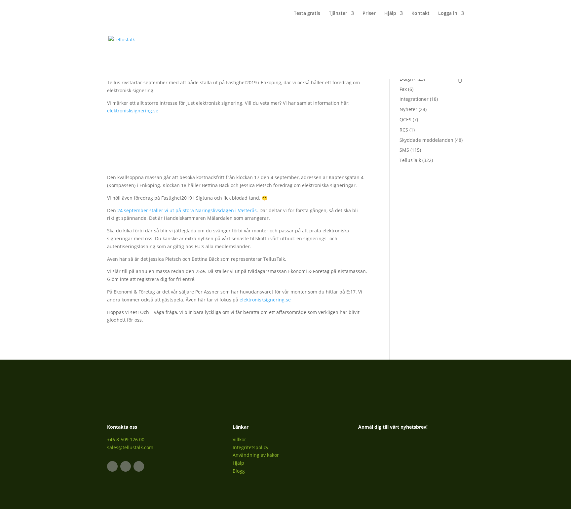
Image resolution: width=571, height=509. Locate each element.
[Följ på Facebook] (125, 466)
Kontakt (420, 13)
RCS (404, 130)
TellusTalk (410, 160)
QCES (405, 119)
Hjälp (390, 13)
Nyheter (408, 109)
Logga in (447, 13)
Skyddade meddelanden (426, 140)
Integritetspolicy (250, 447)
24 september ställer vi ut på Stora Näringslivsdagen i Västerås (187, 210)
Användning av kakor (256, 455)
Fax (403, 89)
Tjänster (338, 13)
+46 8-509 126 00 (125, 439)
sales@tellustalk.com (130, 447)
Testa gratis (307, 13)
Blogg (239, 471)
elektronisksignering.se (132, 110)
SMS (404, 150)
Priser (369, 13)
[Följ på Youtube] (138, 466)
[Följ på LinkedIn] (112, 466)
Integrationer (414, 99)
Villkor (239, 439)
